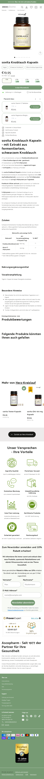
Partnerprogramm (7, 689)
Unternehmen (5, 681)
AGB (26, 774)
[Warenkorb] (36, 7)
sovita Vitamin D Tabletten (19, 103)
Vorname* (7, 580)
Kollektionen (12, 10)
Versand (13, 76)
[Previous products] (35, 99)
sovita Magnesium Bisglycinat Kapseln (19, 115)
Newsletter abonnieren (23, 602)
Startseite (4, 10)
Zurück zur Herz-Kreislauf (23, 434)
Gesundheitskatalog (7, 684)
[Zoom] (40, 52)
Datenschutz (19, 774)
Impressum (33, 774)
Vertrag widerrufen (7, 706)
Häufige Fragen (6, 700)
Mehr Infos (34, 618)
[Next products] (40, 99)
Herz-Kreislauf (21, 10)
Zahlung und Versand (8, 697)
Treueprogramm (6, 703)
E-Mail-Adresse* (10, 590)
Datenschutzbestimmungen (16, 610)
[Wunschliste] (31, 7)
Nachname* (28, 580)
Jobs (3, 687)
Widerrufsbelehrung (8, 774)
